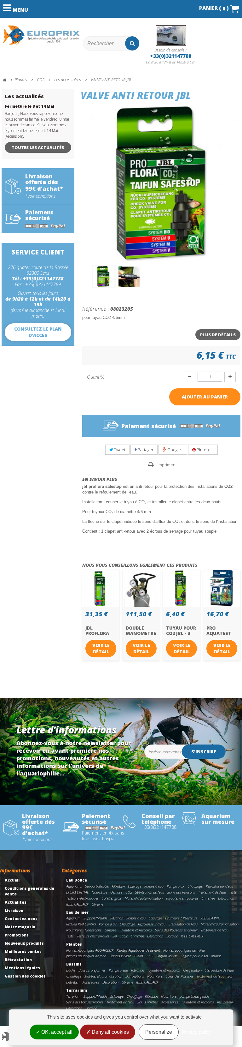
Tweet (119, 449)
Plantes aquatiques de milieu (184, 950)
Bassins (74, 964)
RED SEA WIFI (210, 918)
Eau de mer (77, 912)
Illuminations (134, 976)
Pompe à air (175, 886)
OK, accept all (56, 1032)
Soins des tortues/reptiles (84, 1002)
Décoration (226, 898)
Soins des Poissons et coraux (176, 930)
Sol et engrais (112, 898)
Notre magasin (20, 927)
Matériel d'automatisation (144, 898)
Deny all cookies (109, 1032)
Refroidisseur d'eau (219, 886)
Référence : (95, 308)
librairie (216, 956)
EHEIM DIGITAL (77, 892)
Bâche (70, 970)
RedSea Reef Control (81, 924)
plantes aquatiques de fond (86, 956)
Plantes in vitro (120, 956)
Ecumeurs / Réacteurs (181, 918)
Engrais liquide (166, 956)
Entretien (208, 898)
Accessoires (91, 982)
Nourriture (99, 892)
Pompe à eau (154, 886)
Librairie (97, 904)
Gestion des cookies (25, 976)
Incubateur (225, 1002)
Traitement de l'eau (212, 892)
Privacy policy (196, 1032)
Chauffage (195, 886)
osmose (110, 930)
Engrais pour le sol (194, 956)
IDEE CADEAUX (77, 904)
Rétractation (18, 959)
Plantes (74, 944)
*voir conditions (40, 196)
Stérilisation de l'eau (149, 892)
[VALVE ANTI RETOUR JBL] (104, 276)
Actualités (15, 902)
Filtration (118, 886)
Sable (124, 936)
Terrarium (76, 990)
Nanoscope (93, 930)
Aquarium (73, 918)
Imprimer (166, 465)
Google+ (174, 449)
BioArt (138, 956)
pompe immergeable (194, 996)
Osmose (116, 892)
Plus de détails (218, 335)
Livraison (14, 910)
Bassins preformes (92, 970)
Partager (145, 449)
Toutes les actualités (38, 147)
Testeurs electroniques (82, 898)
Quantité (95, 377)
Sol (230, 976)
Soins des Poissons (181, 892)
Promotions (17, 935)
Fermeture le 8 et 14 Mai (29, 106)
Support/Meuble (97, 886)
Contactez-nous (21, 918)
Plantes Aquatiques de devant (138, 950)
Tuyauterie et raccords (182, 898)
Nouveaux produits (24, 943)
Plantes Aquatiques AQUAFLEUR (89, 950)
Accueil (12, 880)
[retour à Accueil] (8, 80)
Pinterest (205, 449)
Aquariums (74, 886)
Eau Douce (76, 880)
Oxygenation (192, 970)
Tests (233, 892)
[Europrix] (41, 35)
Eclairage (134, 886)
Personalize (158, 1032)
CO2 (128, 892)
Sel (114, 936)
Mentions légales (22, 968)
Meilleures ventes (23, 951)
